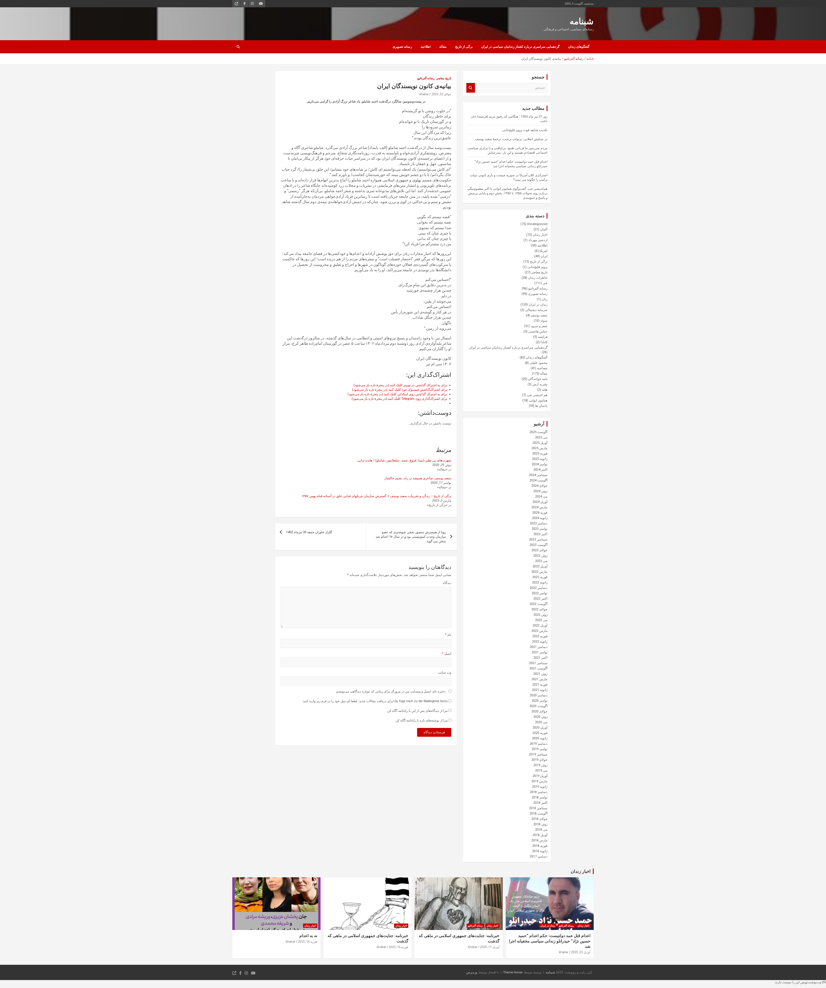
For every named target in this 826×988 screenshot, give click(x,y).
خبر (545, 283)
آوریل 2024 (540, 502)
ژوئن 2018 (540, 824)
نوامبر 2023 (539, 529)
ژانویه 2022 (539, 641)
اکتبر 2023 (540, 534)
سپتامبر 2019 (538, 754)
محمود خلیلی (538, 363)
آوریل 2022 (540, 625)
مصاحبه (542, 368)
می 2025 (541, 437)
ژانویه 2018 (539, 851)
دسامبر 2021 (538, 647)
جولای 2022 (539, 609)
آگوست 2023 (538, 545)
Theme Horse (512, 972)
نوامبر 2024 (539, 464)
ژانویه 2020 (539, 738)
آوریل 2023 (540, 566)
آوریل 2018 (540, 835)
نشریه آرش (539, 384)
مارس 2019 (539, 781)
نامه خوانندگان (537, 379)
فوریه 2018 (539, 846)
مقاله (443, 47)
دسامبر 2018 (538, 792)
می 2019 (541, 770)
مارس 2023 (539, 572)
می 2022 (541, 620)
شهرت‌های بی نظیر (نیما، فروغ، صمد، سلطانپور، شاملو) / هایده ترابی (404, 460)
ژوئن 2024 (540, 491)
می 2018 (541, 830)
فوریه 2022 (539, 636)
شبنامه (582, 21)
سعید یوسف (539, 315)
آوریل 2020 (540, 727)
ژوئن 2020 (540, 717)
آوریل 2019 (540, 776)
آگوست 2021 (538, 668)
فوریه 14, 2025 (307, 941)
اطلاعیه (426, 47)
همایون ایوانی (538, 400)
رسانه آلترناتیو (426, 78)
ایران (544, 256)
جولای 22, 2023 (441, 94)
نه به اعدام (308, 935)
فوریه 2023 (539, 577)
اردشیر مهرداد (537, 240)
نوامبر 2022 (539, 593)
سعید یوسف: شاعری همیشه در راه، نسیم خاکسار (417, 478)
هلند (544, 390)
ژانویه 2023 (539, 582)
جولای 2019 (539, 760)
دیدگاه (447, 583)
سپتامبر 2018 (538, 808)
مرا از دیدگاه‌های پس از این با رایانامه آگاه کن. (417, 711)
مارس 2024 (539, 507)
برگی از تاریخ (464, 47)
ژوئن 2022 (540, 615)
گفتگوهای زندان (578, 47)
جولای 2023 (539, 550)
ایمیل (446, 654)
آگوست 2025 (538, 432)
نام (448, 635)
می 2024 (541, 496)
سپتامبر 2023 (538, 539)
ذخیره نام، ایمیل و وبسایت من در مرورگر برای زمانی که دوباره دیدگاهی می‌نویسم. (390, 691)
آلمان (543, 229)
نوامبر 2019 (539, 749)
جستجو (470, 88)
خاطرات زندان (537, 278)
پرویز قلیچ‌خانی (537, 267)
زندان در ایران (538, 304)
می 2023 (541, 561)
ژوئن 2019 (540, 765)
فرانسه (542, 337)
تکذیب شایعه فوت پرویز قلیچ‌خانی (524, 130)
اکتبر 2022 (540, 598)
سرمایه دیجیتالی (536, 310)
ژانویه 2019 (539, 787)
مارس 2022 (539, 631)
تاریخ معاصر (443, 78)
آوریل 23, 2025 (580, 952)
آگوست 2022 (538, 604)
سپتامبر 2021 (538, 663)
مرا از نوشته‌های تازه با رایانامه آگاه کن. (421, 720)
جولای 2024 (539, 486)
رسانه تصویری (402, 47)
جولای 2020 (539, 711)
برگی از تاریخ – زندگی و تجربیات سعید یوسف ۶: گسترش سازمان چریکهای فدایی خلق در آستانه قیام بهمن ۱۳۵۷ (376, 496)
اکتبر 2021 (540, 658)
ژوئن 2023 (540, 556)
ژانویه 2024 (539, 518)
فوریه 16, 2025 (398, 947)
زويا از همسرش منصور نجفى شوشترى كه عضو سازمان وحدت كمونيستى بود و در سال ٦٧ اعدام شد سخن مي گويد (411, 536)
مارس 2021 (539, 679)
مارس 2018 (539, 840)
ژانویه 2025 (539, 459)
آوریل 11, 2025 (489, 947)
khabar (424, 94)
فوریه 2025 (539, 453)
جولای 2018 (539, 819)
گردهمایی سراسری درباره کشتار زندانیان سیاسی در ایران (520, 47)
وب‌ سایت (444, 672)
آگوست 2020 (538, 706)
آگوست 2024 (538, 480)
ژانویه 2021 (539, 690)
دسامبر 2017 (538, 856)
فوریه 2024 (539, 513)
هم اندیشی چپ (537, 395)
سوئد (543, 321)
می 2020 (541, 722)
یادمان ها (541, 406)
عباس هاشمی (537, 331)
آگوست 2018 (538, 813)
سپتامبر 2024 (538, 475)
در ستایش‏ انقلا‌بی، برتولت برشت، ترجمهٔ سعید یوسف (511, 139)
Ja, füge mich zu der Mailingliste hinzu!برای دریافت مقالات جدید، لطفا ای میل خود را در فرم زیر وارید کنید (375, 701)
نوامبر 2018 (539, 797)
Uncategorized (537, 224)
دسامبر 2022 (538, 588)
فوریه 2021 (539, 684)
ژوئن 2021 (540, 674)
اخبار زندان (540, 235)
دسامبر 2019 (538, 744)
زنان (544, 299)
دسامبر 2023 (538, 523)
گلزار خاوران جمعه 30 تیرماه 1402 (309, 532)
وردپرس (471, 972)
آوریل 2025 (540, 443)
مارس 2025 (539, 448)
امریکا (543, 251)
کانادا (544, 342)
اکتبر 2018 (540, 803)
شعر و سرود (539, 326)
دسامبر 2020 (538, 695)
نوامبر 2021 (539, 652)
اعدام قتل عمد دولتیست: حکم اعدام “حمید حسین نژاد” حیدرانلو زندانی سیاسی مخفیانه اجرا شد (549, 941)
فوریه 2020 (539, 733)
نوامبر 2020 (539, 701)
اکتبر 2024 (540, 470)
